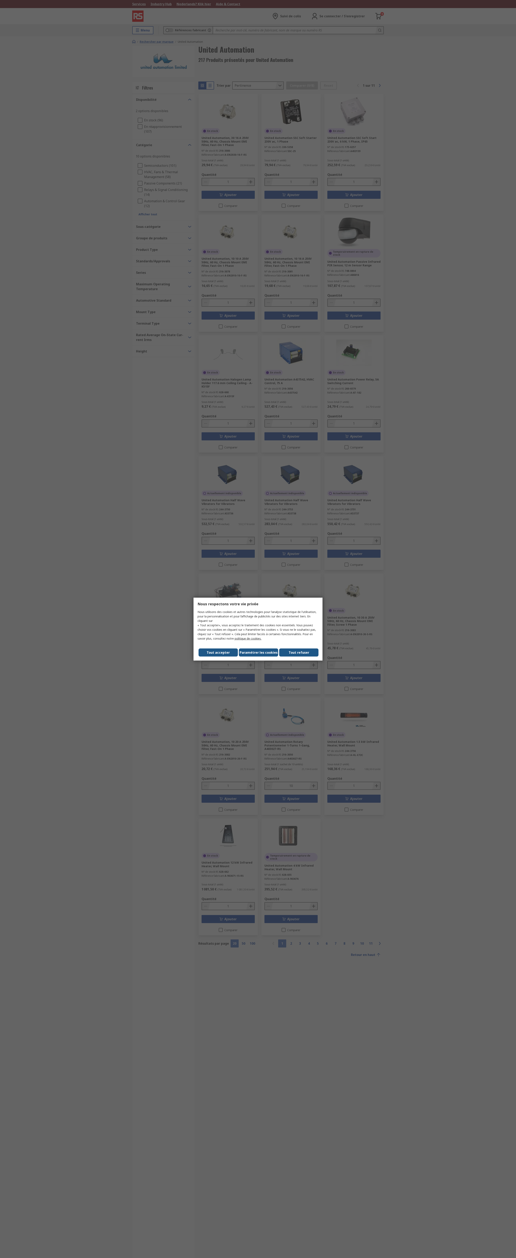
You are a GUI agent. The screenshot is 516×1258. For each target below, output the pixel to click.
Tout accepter (218, 652)
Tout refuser (299, 652)
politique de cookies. (248, 638)
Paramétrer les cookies (259, 652)
